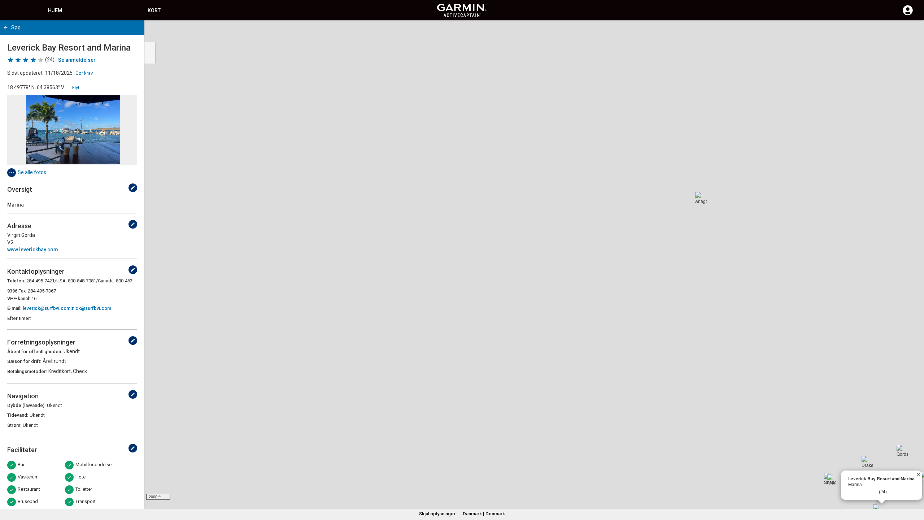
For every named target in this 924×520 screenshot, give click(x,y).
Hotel (81, 477)
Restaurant (29, 489)
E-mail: (14, 308)
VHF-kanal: (18, 298)
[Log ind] (908, 14)
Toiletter (83, 489)
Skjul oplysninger (437, 513)
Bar (21, 464)
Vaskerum (28, 477)
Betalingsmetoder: (27, 371)
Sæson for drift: (24, 361)
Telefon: (16, 280)
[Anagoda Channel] (701, 198)
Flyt (75, 87)
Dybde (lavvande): (26, 405)
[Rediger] (132, 187)
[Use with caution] (833, 480)
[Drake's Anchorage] (867, 462)
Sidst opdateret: (25, 73)
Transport (85, 501)
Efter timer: (19, 318)
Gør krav (84, 73)
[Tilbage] (5, 27)
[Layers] (911, 32)
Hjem (55, 10)
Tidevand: (17, 415)
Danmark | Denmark (484, 513)
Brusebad (28, 501)
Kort (154, 10)
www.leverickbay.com (32, 249)
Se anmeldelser (77, 59)
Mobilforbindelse (93, 464)
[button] (915, 487)
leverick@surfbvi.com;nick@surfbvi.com (67, 308)
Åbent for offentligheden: (34, 351)
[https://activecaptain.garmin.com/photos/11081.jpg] (72, 130)
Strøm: (14, 425)
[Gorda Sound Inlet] (902, 450)
